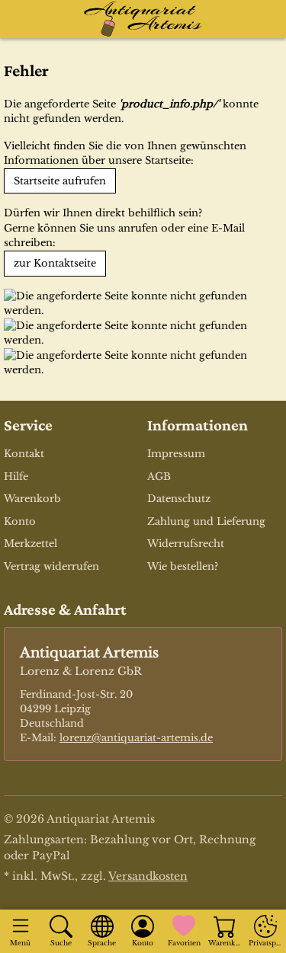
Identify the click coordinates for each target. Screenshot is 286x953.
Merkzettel (30, 543)
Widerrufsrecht (185, 543)
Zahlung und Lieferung (206, 521)
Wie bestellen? (182, 566)
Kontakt (24, 453)
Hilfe (16, 476)
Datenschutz (178, 498)
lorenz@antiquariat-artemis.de (136, 737)
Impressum (176, 453)
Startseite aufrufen (60, 180)
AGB (159, 476)
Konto (20, 521)
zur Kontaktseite (55, 263)
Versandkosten (148, 876)
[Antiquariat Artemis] (143, 19)
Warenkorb (32, 498)
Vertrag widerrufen (51, 566)
